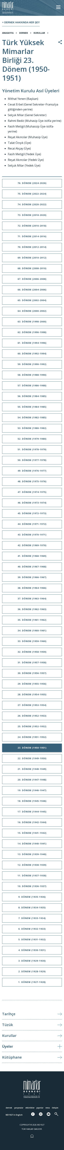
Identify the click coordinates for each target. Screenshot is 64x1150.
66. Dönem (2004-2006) (32, 289)
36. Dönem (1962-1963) (32, 609)
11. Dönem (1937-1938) (32, 875)
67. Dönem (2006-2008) (32, 279)
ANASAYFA (8, 32)
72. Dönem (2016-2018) (32, 225)
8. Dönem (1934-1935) (32, 907)
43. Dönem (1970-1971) (32, 534)
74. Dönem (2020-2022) (32, 204)
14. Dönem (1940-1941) (32, 843)
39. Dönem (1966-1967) (32, 577)
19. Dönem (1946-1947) (32, 790)
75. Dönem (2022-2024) (32, 193)
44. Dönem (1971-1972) (32, 524)
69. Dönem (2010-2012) (32, 257)
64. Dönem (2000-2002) (32, 310)
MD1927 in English (14, 1115)
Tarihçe (8, 1014)
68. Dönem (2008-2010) (32, 268)
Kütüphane (12, 1057)
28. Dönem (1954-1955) (32, 694)
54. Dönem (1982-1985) (32, 417)
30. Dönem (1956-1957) (32, 673)
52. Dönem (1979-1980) (32, 438)
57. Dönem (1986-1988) (32, 385)
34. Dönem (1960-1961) (32, 630)
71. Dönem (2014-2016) (32, 236)
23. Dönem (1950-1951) (32, 747)
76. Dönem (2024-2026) (32, 183)
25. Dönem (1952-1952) (32, 726)
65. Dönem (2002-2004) (32, 300)
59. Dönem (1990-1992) (32, 364)
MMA (48, 1107)
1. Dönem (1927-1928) (32, 982)
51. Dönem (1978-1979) (32, 449)
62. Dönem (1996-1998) (32, 332)
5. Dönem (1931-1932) (32, 939)
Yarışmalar (18, 1107)
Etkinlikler (29, 1107)
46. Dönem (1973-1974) (32, 502)
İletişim (55, 1107)
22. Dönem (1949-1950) (32, 758)
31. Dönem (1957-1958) (32, 662)
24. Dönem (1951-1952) (32, 737)
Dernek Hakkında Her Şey (22, 22)
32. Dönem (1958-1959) (32, 651)
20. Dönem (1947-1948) (32, 779)
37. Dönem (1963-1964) (32, 598)
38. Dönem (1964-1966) (32, 587)
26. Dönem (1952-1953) (32, 715)
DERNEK (23, 32)
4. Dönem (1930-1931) (32, 950)
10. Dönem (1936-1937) (32, 886)
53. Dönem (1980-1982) (32, 428)
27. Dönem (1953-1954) (32, 705)
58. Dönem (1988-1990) (32, 374)
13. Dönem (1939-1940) (32, 854)
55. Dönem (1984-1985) (32, 406)
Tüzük (7, 1024)
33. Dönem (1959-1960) (32, 641)
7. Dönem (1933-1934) (32, 918)
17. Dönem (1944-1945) (32, 811)
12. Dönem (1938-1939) (32, 864)
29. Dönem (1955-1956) (32, 683)
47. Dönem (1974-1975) (32, 492)
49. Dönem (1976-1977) (32, 470)
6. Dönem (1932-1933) (32, 928)
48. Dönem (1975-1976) (32, 481)
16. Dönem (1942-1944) (32, 822)
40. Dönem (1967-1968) (32, 566)
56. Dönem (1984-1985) (32, 396)
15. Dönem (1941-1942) (32, 832)
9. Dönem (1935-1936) (32, 896)
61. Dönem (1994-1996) (32, 342)
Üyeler (7, 1046)
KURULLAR (39, 32)
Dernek (9, 1107)
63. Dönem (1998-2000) (32, 321)
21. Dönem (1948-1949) (32, 769)
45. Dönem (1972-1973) (32, 513)
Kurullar (9, 1035)
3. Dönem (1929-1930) (32, 960)
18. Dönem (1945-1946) (32, 801)
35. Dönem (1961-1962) (32, 619)
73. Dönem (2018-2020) (32, 215)
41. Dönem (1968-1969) (32, 556)
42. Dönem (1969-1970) (32, 545)
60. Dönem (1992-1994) (32, 353)
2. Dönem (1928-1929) (32, 971)
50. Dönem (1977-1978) (32, 460)
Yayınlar (39, 1107)
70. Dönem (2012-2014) (32, 247)
